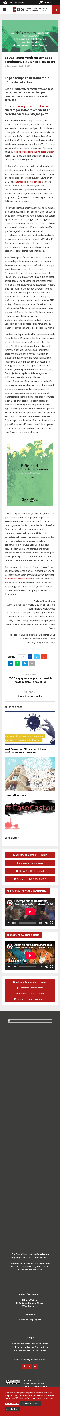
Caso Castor (11, 837)
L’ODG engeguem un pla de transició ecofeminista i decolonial (30, 680)
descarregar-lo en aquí (30, 106)
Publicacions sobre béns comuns (30, 1350)
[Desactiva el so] (46, 922)
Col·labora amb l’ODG (17, 2)
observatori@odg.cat (30, 1319)
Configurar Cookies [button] (30, 1403)
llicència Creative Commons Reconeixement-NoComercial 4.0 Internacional (36, 1383)
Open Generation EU (30, 696)
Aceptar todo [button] (12, 1409)
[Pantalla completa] (51, 922)
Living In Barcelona (15, 794)
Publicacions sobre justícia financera (29, 1343)
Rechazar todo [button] (12, 1403)
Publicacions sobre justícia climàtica (29, 1347)
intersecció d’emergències (28, 181)
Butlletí (48, 2)
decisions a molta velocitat (21, 578)
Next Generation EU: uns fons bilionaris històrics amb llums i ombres (26, 751)
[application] (30, 912)
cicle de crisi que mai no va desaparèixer (34, 151)
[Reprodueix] (8, 922)
